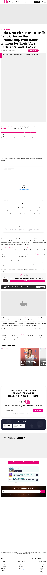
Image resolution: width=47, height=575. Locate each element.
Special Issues (42, 566)
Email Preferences (5, 566)
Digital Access (42, 561)
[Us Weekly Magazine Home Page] (6, 1)
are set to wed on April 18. (32, 253)
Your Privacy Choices (19, 570)
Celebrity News (12, 2)
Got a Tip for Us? (5, 564)
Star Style (25, 2)
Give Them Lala (24, 229)
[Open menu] (2, 2)
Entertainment (19, 2)
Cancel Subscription (42, 572)
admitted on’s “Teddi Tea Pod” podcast (24, 262)
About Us (3, 561)
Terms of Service (21, 561)
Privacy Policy (31, 413)
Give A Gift (41, 564)
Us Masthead (4, 563)
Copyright (20, 564)
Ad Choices (20, 572)
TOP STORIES (32, 50)
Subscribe (37, 1)
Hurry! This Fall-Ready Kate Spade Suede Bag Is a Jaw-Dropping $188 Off (26, 278)
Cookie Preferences (22, 566)
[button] (42, 2)
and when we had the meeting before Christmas (29, 317)
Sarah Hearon (5, 50)
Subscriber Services (41, 569)
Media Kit (3, 568)
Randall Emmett (5, 128)
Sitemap (3, 570)
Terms (26, 413)
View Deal (27, 280)
